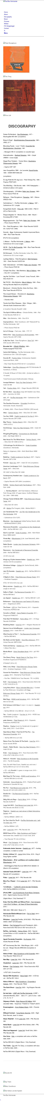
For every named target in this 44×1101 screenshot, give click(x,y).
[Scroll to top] (0, 1100)
